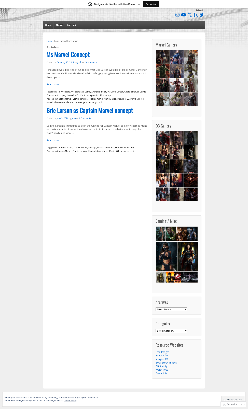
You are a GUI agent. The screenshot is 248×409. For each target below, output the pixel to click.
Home (48, 25)
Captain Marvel (131, 91)
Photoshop (105, 95)
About (59, 25)
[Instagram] (177, 15)
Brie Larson (117, 91)
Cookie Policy (70, 400)
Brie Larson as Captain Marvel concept (90, 110)
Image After (162, 355)
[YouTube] (183, 15)
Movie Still (135, 98)
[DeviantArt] (201, 15)
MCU (77, 95)
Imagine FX (162, 359)
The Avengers (80, 102)
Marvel (70, 95)
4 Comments (85, 118)
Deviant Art (162, 373)
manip (100, 98)
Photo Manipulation (89, 95)
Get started (151, 4)
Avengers (65, 91)
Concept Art (52, 95)
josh (79, 62)
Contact (71, 25)
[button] (163, 57)
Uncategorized (95, 102)
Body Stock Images (166, 362)
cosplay (62, 95)
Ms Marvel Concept (68, 54)
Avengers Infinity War (101, 91)
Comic (143, 91)
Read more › (53, 84)
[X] (189, 15)
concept (83, 98)
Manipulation (110, 98)
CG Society (161, 366)
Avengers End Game (80, 91)
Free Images (162, 352)
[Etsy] (195, 15)
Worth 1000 (162, 369)
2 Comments (91, 62)
